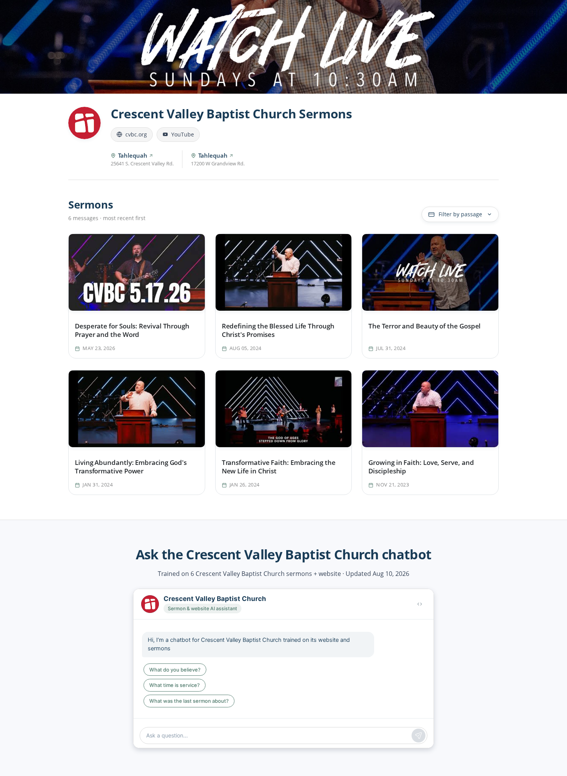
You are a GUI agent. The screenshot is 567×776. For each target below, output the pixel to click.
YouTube (182, 134)
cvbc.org (136, 134)
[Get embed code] (419, 604)
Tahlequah (132, 155)
